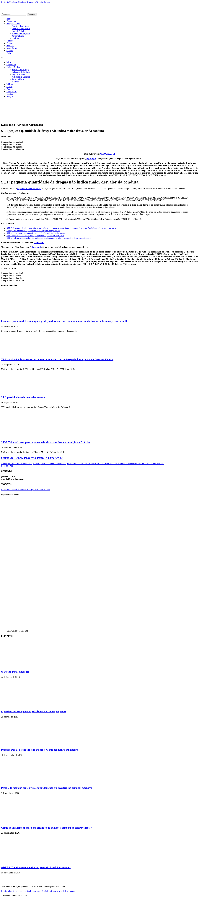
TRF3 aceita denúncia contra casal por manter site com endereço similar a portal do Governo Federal (57, 359)
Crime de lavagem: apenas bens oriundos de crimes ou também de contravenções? (46, 827)
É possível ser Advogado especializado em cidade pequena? (33, 711)
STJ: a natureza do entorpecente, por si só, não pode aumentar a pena (35, 233)
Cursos (9, 43)
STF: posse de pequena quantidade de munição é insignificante (33, 230)
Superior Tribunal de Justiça (29, 188)
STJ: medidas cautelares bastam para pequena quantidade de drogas (35, 235)
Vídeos (9, 41)
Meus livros (11, 48)
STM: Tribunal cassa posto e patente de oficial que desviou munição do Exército (45, 442)
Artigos (9, 53)
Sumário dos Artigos (20, 26)
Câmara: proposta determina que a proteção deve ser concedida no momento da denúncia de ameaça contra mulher (65, 321)
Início (8, 19)
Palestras (10, 45)
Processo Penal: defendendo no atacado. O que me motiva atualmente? (40, 749)
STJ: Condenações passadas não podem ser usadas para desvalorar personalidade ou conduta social (48, 238)
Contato (9, 50)
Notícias (15, 38)
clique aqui (91, 158)
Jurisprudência (18, 36)
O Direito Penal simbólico (15, 671)
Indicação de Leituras (21, 28)
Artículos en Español (21, 33)
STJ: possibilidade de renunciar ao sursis (23, 397)
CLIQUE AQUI (107, 154)
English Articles (18, 31)
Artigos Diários (13, 24)
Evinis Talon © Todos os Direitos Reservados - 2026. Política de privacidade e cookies (38, 891)
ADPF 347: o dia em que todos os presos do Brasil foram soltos (36, 867)
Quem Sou (11, 21)
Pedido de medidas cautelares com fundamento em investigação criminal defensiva (46, 787)
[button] (99, 57)
